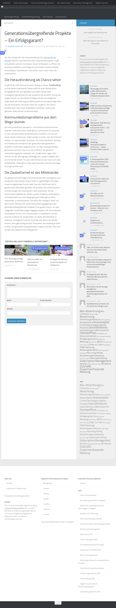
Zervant (46, 514)
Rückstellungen (87, 355)
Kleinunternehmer (88, 336)
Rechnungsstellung (11, 16)
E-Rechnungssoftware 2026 (90, 573)
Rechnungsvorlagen (104, 350)
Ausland (83, 322)
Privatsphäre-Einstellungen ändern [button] (17, 496)
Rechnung (89, 347)
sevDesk (46, 509)
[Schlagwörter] (107, 82)
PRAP (82, 347)
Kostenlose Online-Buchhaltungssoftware (95, 524)
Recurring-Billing (95, 352)
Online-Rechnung (84, 345)
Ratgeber (9, 23)
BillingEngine (47, 483)
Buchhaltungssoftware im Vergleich (93, 500)
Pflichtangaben (106, 345)
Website (10, 309)
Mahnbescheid (101, 339)
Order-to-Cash (95, 344)
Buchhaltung (47, 16)
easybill (46, 488)
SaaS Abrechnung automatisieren (92, 568)
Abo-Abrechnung (63, 2)
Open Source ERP (86, 534)
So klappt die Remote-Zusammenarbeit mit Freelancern (59, 262)
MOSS (100, 341)
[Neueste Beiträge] (84, 82)
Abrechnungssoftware (90, 319)
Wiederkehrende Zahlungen (94, 364)
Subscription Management (83, 2)
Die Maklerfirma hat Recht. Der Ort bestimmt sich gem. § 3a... (98, 304)
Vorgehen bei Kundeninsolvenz (96, 221)
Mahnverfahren (93, 342)
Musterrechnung (107, 342)
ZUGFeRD (85, 366)
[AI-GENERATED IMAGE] (84, 194)
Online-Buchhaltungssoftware (42, 2)
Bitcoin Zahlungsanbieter (89, 555)
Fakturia (46, 493)
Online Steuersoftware (88, 495)
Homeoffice (88, 332)
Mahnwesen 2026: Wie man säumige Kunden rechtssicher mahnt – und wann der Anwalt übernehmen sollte (100, 128)
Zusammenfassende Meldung (92, 370)
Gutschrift (104, 330)
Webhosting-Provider (57, 522)
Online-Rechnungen (20, 2)
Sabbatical (99, 355)
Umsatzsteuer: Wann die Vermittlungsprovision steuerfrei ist (99, 181)
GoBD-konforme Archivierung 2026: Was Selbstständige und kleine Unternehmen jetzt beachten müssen (100, 109)
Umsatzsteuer (60, 16)
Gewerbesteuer (87, 406)
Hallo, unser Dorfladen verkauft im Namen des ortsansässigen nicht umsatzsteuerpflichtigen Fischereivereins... (99, 263)
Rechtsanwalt (83, 353)
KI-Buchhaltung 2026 (87, 578)
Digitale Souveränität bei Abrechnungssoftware (88, 585)
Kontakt (9, 483)
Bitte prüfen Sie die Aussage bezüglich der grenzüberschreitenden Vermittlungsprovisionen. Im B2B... (97, 291)
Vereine (83, 363)
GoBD (96, 330)
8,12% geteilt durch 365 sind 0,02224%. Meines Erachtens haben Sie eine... (97, 276)
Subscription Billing (98, 358)
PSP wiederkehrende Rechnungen (92, 544)
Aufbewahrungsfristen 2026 (90, 591)
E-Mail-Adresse (46, 300)
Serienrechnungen (84, 358)
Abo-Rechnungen (94, 314)
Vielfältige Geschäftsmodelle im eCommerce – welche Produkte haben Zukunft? (99, 146)
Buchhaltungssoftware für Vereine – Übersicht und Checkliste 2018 (100, 208)
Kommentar (11, 285)
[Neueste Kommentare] (100, 82)
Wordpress (106, 363)
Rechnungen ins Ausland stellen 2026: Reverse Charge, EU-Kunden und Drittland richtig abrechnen (100, 92)
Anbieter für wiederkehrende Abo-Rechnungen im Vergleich (91, 507)
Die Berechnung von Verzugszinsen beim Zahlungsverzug (97, 235)
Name (9, 300)
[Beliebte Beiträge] (92, 82)
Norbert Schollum (15, 46)
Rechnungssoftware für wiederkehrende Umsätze (93, 561)
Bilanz (90, 322)
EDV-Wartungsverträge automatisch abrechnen (14, 260)
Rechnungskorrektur (89, 349)
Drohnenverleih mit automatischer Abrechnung (34, 262)
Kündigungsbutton (88, 338)
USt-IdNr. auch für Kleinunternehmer (97, 194)
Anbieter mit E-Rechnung (89, 513)
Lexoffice (46, 504)
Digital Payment (102, 2)
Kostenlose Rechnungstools (90, 529)
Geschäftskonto (98, 327)
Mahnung (84, 341)
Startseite (6, 2)
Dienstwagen (93, 325)
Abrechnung (87, 316)
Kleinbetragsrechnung (101, 333)
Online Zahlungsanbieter (89, 539)
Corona (83, 325)
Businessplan (102, 322)
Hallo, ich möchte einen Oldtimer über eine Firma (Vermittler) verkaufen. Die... (98, 249)
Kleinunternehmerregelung (103, 336)
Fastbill (45, 499)
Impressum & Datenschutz (16, 488)
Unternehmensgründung (31, 16)
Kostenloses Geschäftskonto (90, 550)
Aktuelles (94, 191)
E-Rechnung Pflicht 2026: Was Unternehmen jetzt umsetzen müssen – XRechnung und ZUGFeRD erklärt (99, 164)
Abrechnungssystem (105, 320)
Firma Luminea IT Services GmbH (91, 62)
